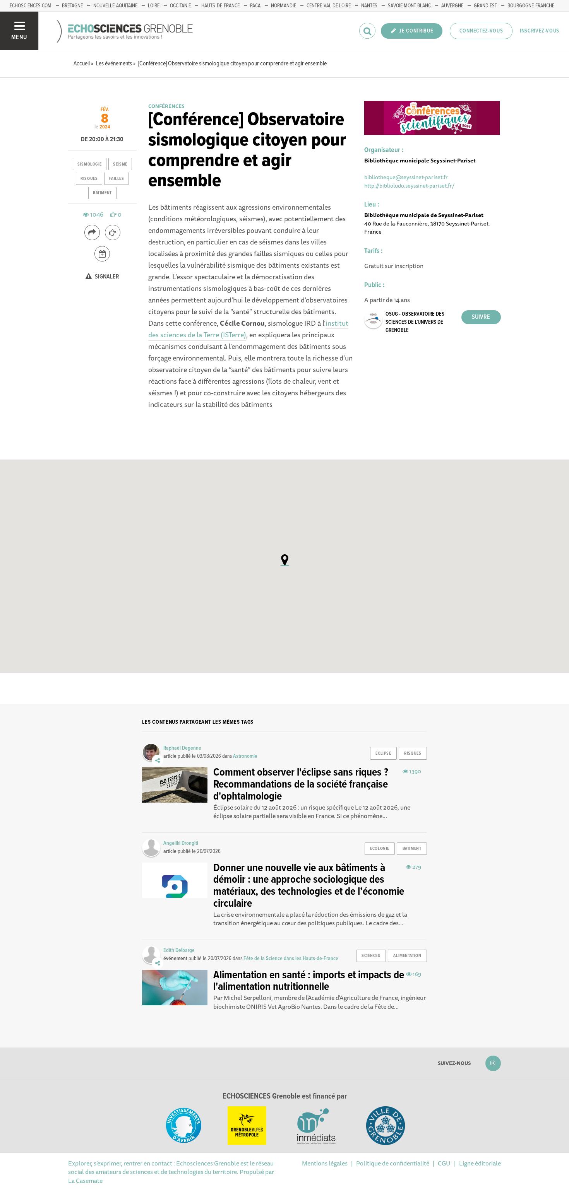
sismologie (89, 164)
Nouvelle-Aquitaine (115, 5)
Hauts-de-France (220, 5)
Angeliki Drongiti (180, 843)
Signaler (106, 277)
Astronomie (245, 756)
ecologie (379, 848)
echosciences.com (30, 5)
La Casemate (85, 1181)
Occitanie (180, 5)
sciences (371, 956)
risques (89, 178)
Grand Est (485, 5)
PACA (255, 5)
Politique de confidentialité (392, 1163)
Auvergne (452, 5)
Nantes (369, 5)
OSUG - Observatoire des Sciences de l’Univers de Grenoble (415, 322)
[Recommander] (112, 232)
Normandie (283, 5)
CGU (444, 1163)
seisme (120, 164)
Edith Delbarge (179, 950)
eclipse (383, 753)
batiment (102, 193)
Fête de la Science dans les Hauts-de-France (290, 958)
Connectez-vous (481, 30)
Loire (153, 5)
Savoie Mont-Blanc (409, 5)
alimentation (407, 956)
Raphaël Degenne (182, 748)
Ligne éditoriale (480, 1163)
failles (116, 178)
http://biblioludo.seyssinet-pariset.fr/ (409, 185)
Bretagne (72, 5)
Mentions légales (325, 1163)
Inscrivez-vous (539, 30)
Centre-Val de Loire (329, 5)
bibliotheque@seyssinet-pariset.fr (406, 177)
